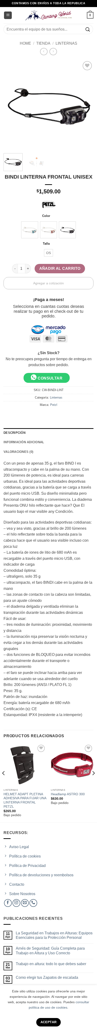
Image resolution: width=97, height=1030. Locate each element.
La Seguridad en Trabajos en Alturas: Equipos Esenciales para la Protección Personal (54, 935)
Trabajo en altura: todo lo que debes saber (51, 964)
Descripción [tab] (14, 433)
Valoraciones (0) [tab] (18, 452)
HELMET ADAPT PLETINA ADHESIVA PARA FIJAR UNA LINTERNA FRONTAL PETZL (25, 800)
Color (46, 216)
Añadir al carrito (60, 268)
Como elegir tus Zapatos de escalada (47, 977)
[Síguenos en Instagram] (16, 903)
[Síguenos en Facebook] (8, 903)
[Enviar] (88, 29)
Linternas (66, 43)
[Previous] (4, 782)
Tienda (43, 43)
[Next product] (43, 51)
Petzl (53, 405)
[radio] (29, 230)
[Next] (93, 782)
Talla (46, 243)
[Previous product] (53, 51)
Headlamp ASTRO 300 (68, 794)
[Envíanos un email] (25, 903)
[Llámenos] (33, 903)
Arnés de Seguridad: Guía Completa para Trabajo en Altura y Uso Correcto (50, 950)
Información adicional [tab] (24, 442)
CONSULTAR (50, 378)
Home (25, 43)
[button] (8, 15)
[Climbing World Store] (48, 15)
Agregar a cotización (48, 283)
